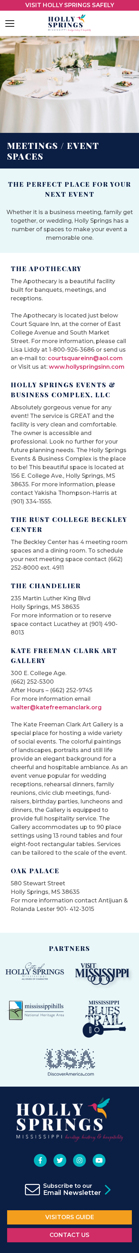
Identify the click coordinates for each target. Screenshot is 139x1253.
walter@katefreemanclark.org (56, 707)
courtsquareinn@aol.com (85, 358)
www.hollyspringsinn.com (86, 366)
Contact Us (69, 1235)
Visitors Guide (69, 1217)
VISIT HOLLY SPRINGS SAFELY (69, 5)
